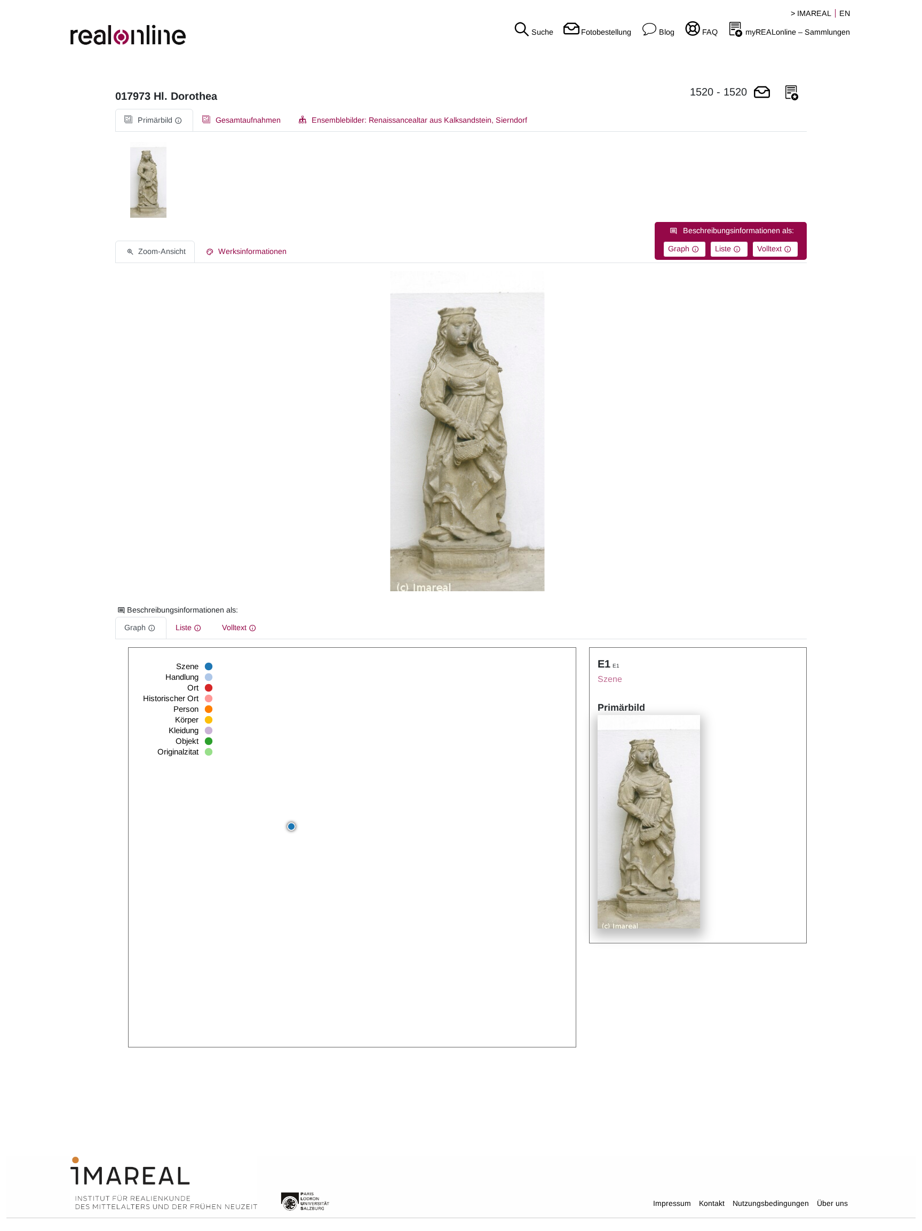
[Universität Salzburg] (305, 1200)
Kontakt (712, 1203)
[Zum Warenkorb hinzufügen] (762, 93)
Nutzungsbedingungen (771, 1203)
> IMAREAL (811, 13)
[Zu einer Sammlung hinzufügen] (792, 93)
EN (844, 13)
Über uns (832, 1203)
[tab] (154, 120)
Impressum (672, 1203)
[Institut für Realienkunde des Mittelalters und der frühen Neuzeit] (163, 1183)
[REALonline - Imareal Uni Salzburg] (153, 26)
